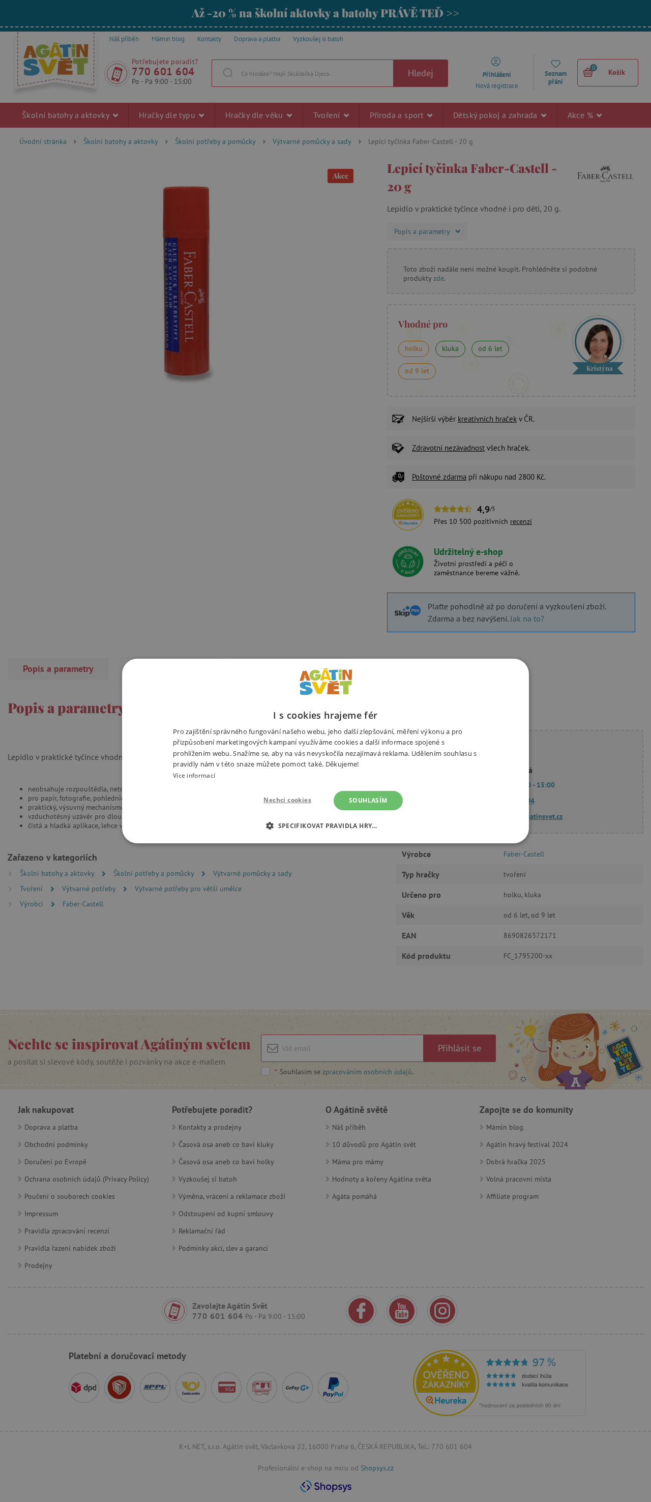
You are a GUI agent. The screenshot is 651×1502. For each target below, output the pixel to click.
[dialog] (325, 751)
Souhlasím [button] (368, 800)
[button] (325, 825)
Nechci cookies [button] (287, 800)
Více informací (194, 775)
